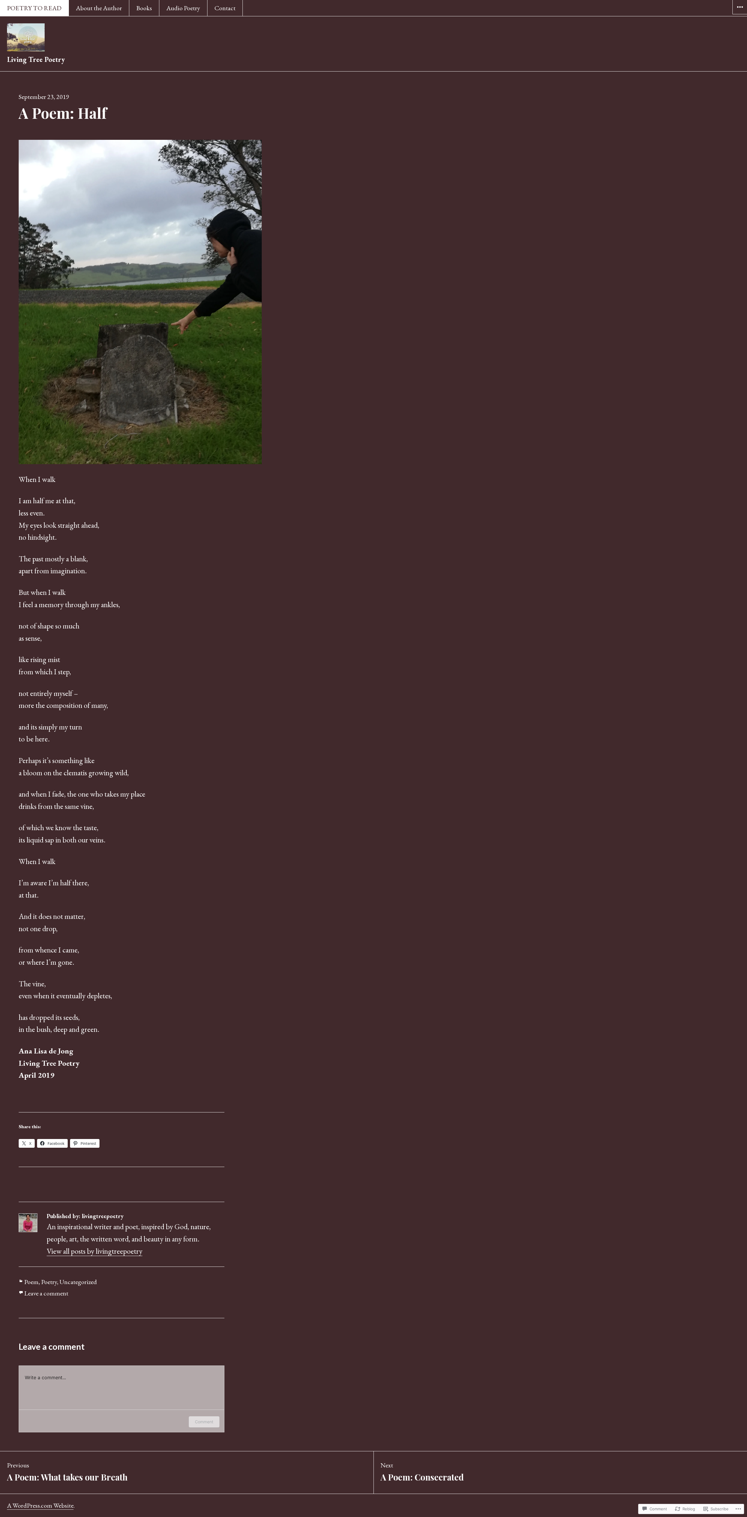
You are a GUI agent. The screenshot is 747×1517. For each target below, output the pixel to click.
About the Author (99, 8)
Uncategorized (78, 1282)
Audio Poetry (183, 8)
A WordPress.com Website (40, 1505)
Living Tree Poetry (36, 59)
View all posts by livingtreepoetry (94, 1251)
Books (144, 8)
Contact (224, 8)
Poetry (49, 1282)
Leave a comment (46, 1293)
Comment (204, 1421)
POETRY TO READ (34, 8)
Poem (31, 1282)
